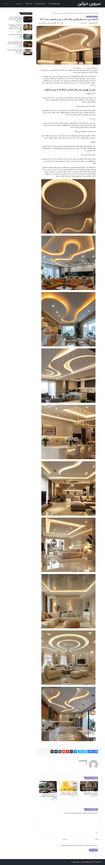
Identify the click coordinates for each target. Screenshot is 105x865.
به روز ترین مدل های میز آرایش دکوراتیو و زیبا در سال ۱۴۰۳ (90, 793)
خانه (96, 13)
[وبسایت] (86, 764)
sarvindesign (92, 23)
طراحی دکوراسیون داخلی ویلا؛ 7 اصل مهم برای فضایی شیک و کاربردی (14, 43)
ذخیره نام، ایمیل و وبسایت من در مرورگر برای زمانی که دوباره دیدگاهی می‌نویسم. (79, 845)
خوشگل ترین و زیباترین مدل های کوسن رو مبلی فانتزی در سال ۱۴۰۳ (69, 793)
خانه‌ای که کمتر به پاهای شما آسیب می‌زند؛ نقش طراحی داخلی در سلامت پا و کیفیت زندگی (15, 27)
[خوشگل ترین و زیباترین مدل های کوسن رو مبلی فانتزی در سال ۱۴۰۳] (68, 786)
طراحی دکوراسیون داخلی (88, 13)
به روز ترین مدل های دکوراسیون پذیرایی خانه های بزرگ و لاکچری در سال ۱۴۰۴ (48, 796)
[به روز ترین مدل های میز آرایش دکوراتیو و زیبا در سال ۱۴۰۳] (89, 786)
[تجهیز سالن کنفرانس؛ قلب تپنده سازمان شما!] (27, 52)
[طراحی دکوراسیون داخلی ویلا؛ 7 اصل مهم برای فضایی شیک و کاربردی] (27, 44)
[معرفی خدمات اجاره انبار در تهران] (27, 37)
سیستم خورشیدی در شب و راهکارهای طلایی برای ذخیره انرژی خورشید (15, 18)
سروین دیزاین (82, 68)
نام (97, 833)
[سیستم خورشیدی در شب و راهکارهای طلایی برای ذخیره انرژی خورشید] (27, 19)
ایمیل (96, 839)
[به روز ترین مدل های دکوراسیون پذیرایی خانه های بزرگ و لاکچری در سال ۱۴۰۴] (48, 787)
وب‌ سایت (65, 839)
